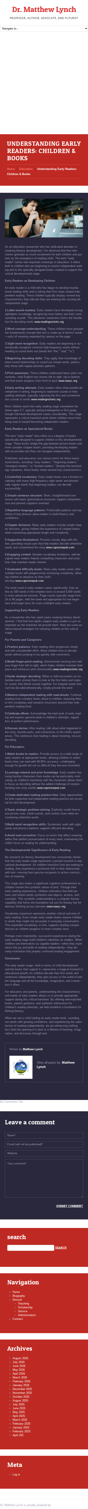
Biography (19, 1295)
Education (26, 169)
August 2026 (20, 1358)
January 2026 (21, 1385)
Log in (16, 1474)
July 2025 (19, 1404)
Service (22, 1311)
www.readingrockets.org (49, 321)
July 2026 (19, 1362)
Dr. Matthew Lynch (44, 9)
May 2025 (19, 1412)
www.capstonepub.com (60, 547)
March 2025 (20, 1419)
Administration (27, 1315)
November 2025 (22, 1392)
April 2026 (19, 1373)
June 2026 (19, 1366)
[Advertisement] (44, 88)
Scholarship (25, 1307)
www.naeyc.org (68, 380)
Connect (18, 1319)
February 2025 (21, 1423)
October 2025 (21, 1396)
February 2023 (21, 1431)
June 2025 (19, 1408)
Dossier (17, 1299)
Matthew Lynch (33, 1049)
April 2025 (19, 1416)
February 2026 (21, 1381)
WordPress (58, 1505)
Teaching (23, 1303)
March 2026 (20, 1377)
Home (11, 169)
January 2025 (21, 1427)
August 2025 (20, 1400)
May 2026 (19, 1369)
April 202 (18, 1435)
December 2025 (22, 1389)
